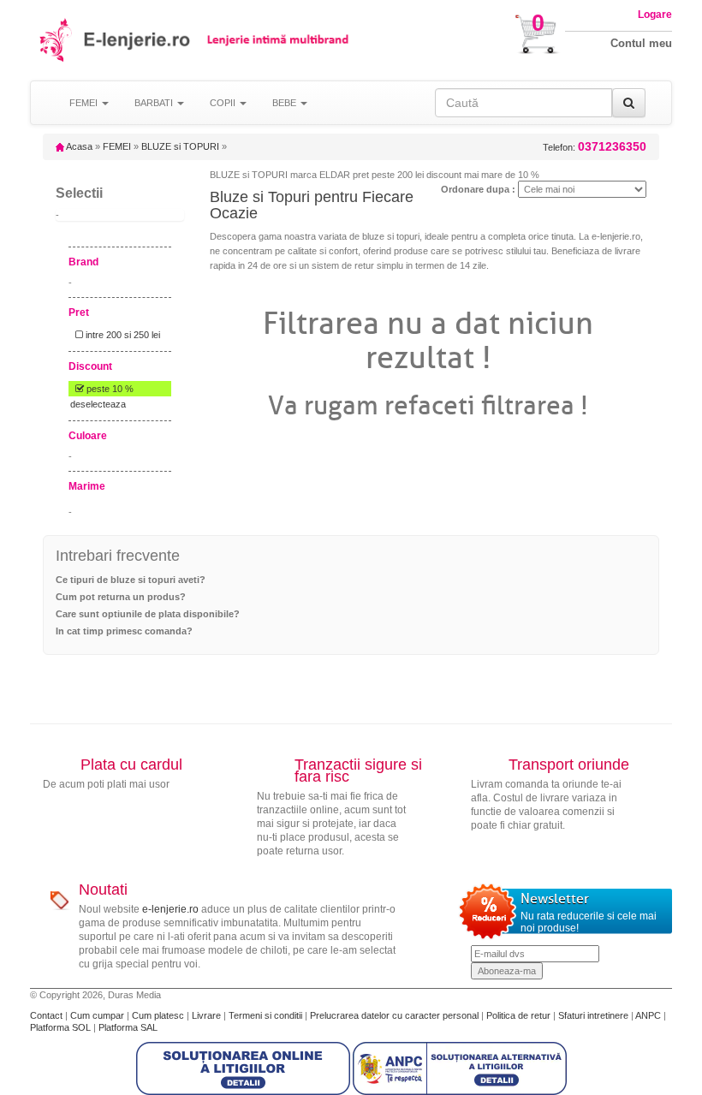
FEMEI (117, 146)
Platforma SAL (128, 1027)
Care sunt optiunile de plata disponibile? (148, 614)
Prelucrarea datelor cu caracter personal (395, 1015)
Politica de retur (519, 1015)
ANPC (648, 1015)
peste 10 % (109, 389)
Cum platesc (159, 1015)
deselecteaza (98, 404)
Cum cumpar (98, 1015)
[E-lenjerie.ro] (57, 39)
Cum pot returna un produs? (121, 597)
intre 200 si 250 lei (121, 335)
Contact (47, 1015)
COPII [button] (224, 103)
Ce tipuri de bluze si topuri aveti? (130, 579)
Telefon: (594, 146)
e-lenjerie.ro (170, 909)
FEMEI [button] (84, 103)
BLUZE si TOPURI (180, 146)
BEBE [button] (285, 103)
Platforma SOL (60, 1027)
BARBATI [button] (155, 103)
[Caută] (628, 102)
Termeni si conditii (267, 1015)
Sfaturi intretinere (594, 1015)
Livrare (207, 1015)
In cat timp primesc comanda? (124, 631)
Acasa (78, 146)
